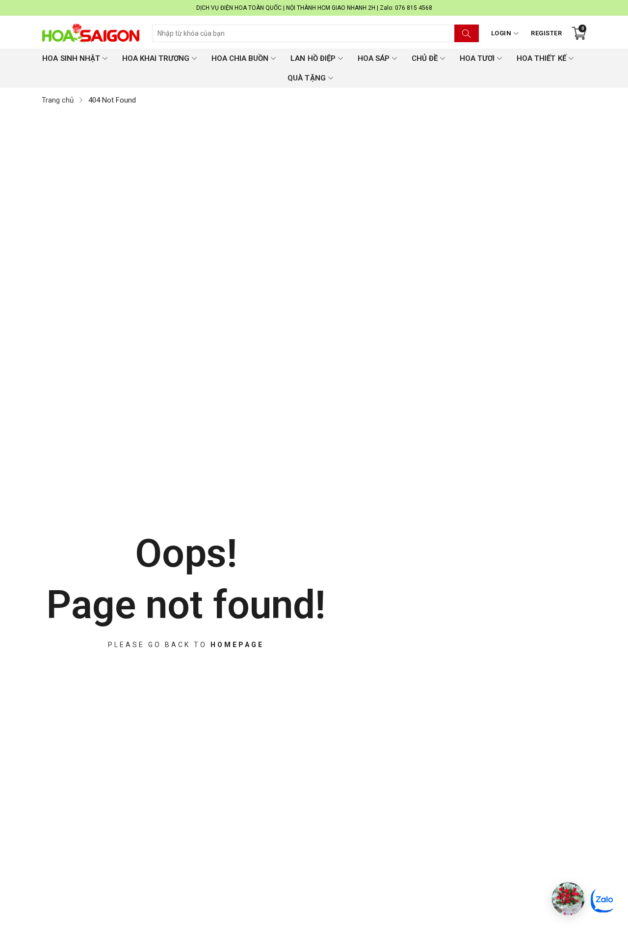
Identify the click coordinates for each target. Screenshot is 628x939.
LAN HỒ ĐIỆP (312, 58)
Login (501, 33)
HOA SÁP (374, 58)
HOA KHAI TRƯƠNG (155, 58)
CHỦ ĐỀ (425, 58)
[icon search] (466, 33)
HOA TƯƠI (477, 58)
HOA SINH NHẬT (71, 58)
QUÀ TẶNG (306, 78)
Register (546, 33)
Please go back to (186, 644)
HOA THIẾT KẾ (541, 58)
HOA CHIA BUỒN (239, 58)
